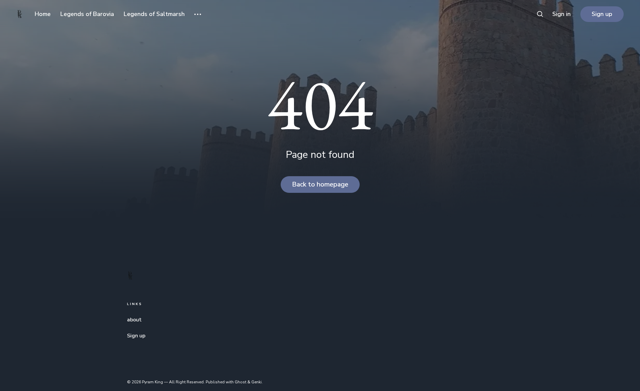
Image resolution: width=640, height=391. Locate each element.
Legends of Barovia (87, 14)
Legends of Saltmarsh (154, 14)
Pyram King (152, 382)
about (134, 319)
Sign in (561, 14)
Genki (256, 382)
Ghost (240, 382)
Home (43, 14)
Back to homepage (320, 184)
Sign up (602, 14)
